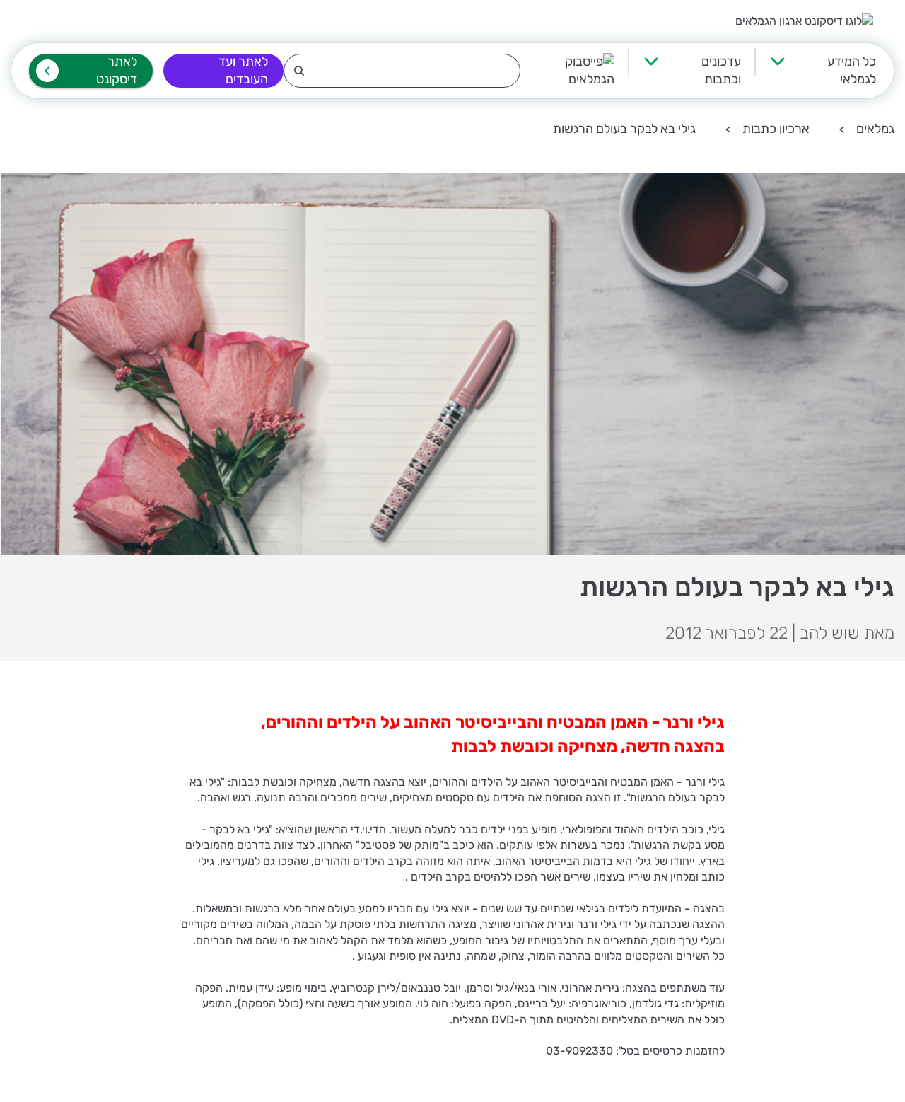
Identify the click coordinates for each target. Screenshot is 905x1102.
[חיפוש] (402, 71)
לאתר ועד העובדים (243, 70)
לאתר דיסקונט (116, 70)
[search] (402, 71)
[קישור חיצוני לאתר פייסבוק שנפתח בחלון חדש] (567, 70)
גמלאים (875, 129)
